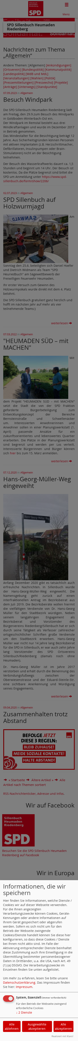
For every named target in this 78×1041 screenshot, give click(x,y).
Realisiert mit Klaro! (62, 1036)
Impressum (24, 987)
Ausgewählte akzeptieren (37, 1026)
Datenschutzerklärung (19, 982)
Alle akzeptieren (63, 1026)
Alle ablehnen (12, 1026)
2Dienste (24, 1012)
